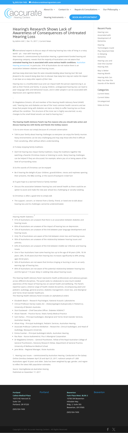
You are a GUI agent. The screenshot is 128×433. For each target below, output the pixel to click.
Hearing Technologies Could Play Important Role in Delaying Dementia (106, 51)
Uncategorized (104, 101)
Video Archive (103, 105)
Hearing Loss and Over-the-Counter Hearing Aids (105, 63)
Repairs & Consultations (86, 10)
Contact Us (63, 10)
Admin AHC (20, 41)
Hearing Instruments (54, 17)
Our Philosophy (110, 10)
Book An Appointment (84, 17)
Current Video (103, 97)
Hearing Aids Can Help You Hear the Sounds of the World (106, 80)
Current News (45, 41)
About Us (48, 10)
